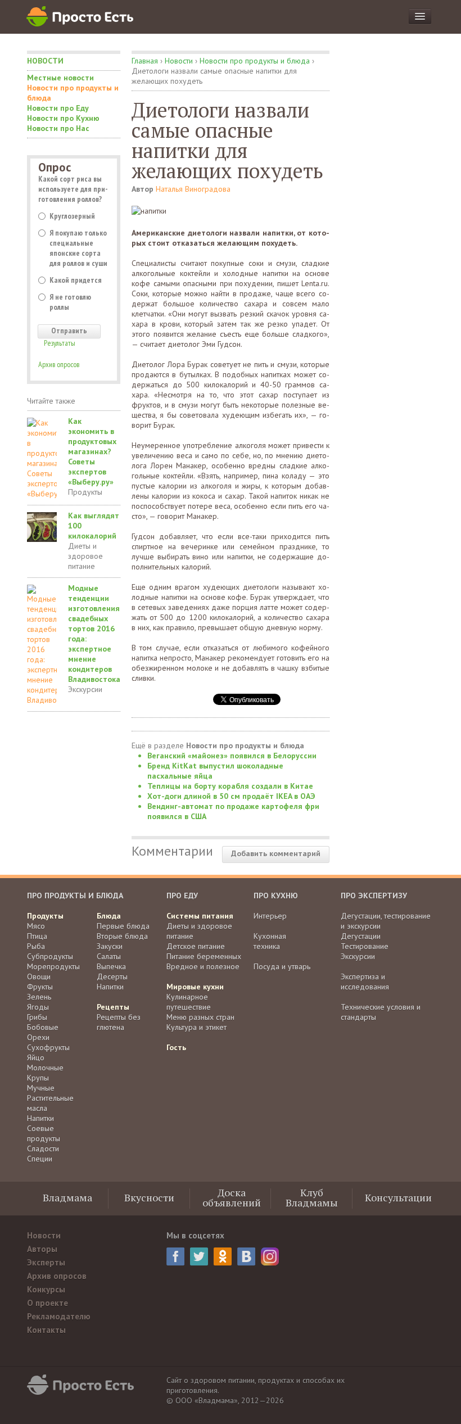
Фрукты (40, 987)
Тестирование (364, 946)
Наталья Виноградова (193, 189)
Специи (39, 1159)
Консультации (398, 1197)
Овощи (39, 976)
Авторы (42, 1249)
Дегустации (361, 936)
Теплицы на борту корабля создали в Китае (230, 786)
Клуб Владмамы (312, 1197)
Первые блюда (123, 926)
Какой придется (75, 280)
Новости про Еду (58, 108)
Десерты (112, 976)
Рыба (36, 946)
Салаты (109, 956)
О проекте (47, 1303)
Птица (37, 936)
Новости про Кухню (63, 118)
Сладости (43, 1148)
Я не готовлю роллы (70, 302)
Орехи (38, 1037)
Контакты (46, 1329)
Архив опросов (58, 364)
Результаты (59, 343)
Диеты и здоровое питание (85, 556)
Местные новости (60, 78)
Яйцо (35, 1057)
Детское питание (195, 946)
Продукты (85, 492)
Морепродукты (53, 966)
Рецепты (113, 1007)
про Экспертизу (374, 895)
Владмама (67, 1197)
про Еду (182, 895)
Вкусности (149, 1197)
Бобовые (42, 1027)
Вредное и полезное (202, 966)
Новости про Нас (58, 128)
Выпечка (111, 966)
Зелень (39, 997)
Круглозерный (72, 216)
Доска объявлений (231, 1197)
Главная (145, 61)
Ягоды (38, 1007)
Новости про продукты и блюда (73, 93)
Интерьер (270, 916)
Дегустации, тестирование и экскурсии (386, 921)
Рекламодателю (59, 1316)
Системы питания (199, 916)
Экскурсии (85, 689)
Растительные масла (50, 1103)
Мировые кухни (195, 987)
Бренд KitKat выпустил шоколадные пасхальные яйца (215, 771)
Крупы (38, 1078)
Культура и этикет (196, 1027)
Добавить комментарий (275, 853)
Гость (176, 1047)
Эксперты (46, 1262)
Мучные (41, 1088)
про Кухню (276, 895)
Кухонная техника (270, 941)
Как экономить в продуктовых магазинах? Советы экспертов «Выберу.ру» (92, 451)
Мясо (36, 926)
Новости (45, 61)
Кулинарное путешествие (188, 1002)
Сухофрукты (48, 1047)
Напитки (40, 1118)
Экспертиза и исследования (365, 981)
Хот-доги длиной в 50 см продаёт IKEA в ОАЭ (231, 796)
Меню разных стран (200, 1017)
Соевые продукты (43, 1133)
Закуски (110, 946)
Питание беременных (203, 956)
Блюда (109, 916)
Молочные (45, 1068)
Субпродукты (50, 956)
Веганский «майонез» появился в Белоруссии (232, 756)
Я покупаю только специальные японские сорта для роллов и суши (78, 248)
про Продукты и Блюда (75, 895)
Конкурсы (46, 1289)
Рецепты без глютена (119, 1022)
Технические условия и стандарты (381, 1012)
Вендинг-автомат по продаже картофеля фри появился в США (233, 811)
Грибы (37, 1017)
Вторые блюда (122, 936)
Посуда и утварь (282, 966)
